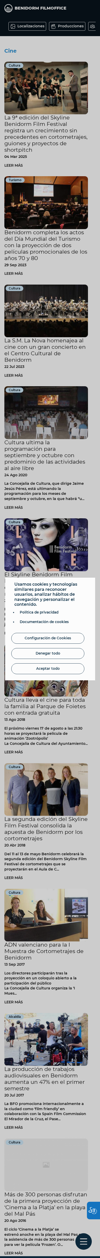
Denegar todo (48, 653)
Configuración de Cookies (48, 638)
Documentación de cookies (44, 622)
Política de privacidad (39, 612)
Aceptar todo (48, 668)
